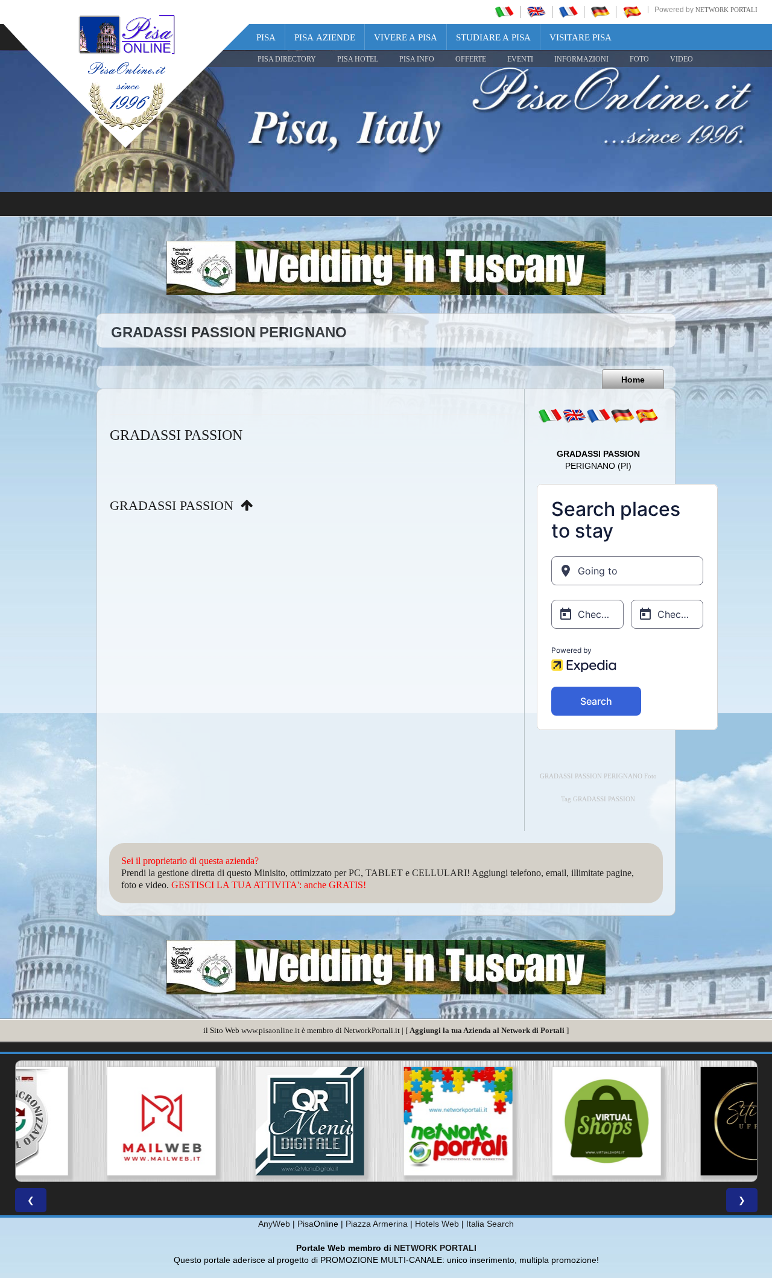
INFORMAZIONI (581, 59)
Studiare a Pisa (493, 37)
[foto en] (574, 416)
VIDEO (681, 59)
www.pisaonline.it (270, 1030)
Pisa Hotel (357, 59)
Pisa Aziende (324, 37)
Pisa (266, 37)
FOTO (639, 59)
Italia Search (490, 1224)
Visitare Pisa (580, 37)
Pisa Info (416, 59)
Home (633, 379)
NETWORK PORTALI (435, 1248)
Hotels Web (437, 1224)
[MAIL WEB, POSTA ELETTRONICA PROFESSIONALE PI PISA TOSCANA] (89, 1121)
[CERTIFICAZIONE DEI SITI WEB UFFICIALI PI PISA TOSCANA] (682, 1121)
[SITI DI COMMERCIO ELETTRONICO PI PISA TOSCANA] (534, 1121)
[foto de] (622, 416)
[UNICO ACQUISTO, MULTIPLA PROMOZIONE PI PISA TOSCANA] (386, 1121)
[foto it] (550, 416)
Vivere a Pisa (405, 37)
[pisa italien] (600, 11)
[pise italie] (568, 11)
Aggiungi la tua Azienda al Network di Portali (487, 1030)
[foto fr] (598, 416)
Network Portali (726, 9)
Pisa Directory (287, 59)
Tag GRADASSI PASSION (598, 799)
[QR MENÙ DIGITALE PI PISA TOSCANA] (237, 1121)
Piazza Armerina (377, 1224)
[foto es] (646, 416)
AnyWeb (274, 1224)
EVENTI (520, 59)
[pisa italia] (504, 11)
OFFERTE (470, 59)
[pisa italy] (536, 11)
